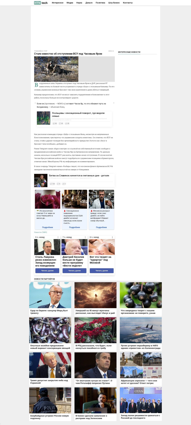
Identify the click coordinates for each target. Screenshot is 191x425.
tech (41, 3)
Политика (100, 3)
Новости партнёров (44, 279)
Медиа (70, 3)
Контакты (128, 3)
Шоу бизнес (114, 3)
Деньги (88, 3)
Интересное (57, 3)
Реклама (64, 9)
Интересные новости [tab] (129, 52)
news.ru (111, 51)
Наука (79, 3)
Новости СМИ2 (40, 232)
